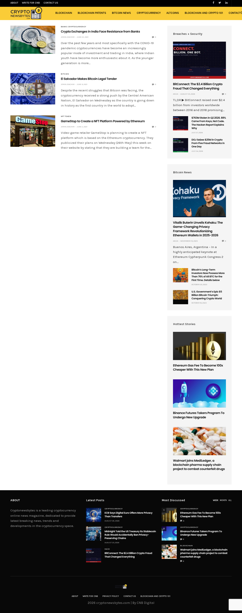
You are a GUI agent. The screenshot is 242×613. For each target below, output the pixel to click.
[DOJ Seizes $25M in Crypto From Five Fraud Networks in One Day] (180, 145)
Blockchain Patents (92, 13)
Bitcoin (65, 74)
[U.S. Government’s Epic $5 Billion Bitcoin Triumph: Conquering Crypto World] (180, 295)
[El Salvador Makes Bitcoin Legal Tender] (32, 88)
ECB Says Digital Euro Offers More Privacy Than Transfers (128, 514)
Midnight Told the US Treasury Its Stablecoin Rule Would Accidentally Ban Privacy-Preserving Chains (130, 535)
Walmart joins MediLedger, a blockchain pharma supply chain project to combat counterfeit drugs (199, 464)
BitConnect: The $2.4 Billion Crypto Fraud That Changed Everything (198, 86)
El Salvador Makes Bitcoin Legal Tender (89, 79)
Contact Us (129, 596)
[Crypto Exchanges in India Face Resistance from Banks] (32, 40)
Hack (107, 549)
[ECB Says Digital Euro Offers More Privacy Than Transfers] (93, 515)
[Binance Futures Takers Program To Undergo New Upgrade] (199, 393)
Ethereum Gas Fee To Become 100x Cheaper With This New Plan (198, 367)
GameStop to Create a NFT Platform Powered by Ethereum (103, 121)
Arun (175, 94)
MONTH (223, 500)
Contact (235, 13)
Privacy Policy (110, 596)
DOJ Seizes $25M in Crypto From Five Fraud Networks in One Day (208, 143)
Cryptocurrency (149, 13)
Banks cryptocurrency (73, 27)
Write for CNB (90, 596)
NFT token (66, 116)
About (75, 596)
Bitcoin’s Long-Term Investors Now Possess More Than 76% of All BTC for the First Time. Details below (208, 275)
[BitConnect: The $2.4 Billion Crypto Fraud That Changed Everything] (199, 60)
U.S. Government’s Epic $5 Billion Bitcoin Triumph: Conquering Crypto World (207, 295)
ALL (230, 500)
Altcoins (172, 13)
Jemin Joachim (67, 37)
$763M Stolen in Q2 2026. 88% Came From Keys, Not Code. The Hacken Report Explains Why (209, 123)
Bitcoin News (121, 13)
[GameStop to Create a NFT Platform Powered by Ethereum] (32, 131)
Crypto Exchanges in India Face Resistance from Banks (100, 31)
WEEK (215, 500)
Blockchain (63, 13)
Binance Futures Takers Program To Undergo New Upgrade (198, 415)
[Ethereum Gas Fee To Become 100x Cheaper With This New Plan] (199, 346)
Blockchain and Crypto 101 (204, 13)
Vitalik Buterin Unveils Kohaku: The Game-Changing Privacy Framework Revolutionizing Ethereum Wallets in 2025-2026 (198, 228)
